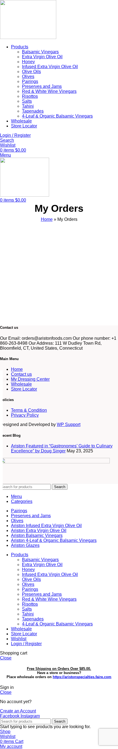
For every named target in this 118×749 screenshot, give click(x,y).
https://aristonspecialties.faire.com (82, 677)
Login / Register (26, 643)
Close (6, 658)
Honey (28, 61)
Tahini (28, 106)
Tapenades (33, 111)
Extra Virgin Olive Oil (42, 56)
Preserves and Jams (42, 86)
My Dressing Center (30, 379)
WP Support (68, 424)
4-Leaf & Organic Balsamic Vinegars (57, 116)
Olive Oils (31, 71)
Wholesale (21, 384)
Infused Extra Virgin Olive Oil (50, 66)
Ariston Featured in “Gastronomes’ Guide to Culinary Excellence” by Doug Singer (62, 448)
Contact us (21, 374)
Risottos (30, 96)
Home (47, 219)
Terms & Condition (29, 410)
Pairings (30, 81)
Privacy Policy (25, 415)
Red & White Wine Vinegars (49, 91)
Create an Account (18, 711)
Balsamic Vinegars (40, 51)
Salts (27, 101)
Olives (28, 76)
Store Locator (24, 389)
